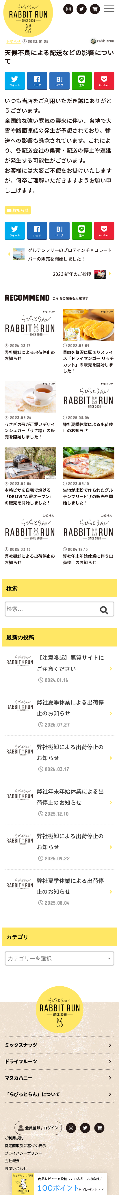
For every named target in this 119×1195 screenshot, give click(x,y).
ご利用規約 (14, 1138)
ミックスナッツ (21, 1044)
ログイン (50, 1127)
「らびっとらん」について (32, 1094)
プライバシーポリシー (23, 1153)
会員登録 (32, 1127)
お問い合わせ (16, 1168)
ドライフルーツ (21, 1061)
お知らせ (13, 41)
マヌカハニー (18, 1077)
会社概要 (12, 1160)
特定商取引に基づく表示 (25, 1145)
